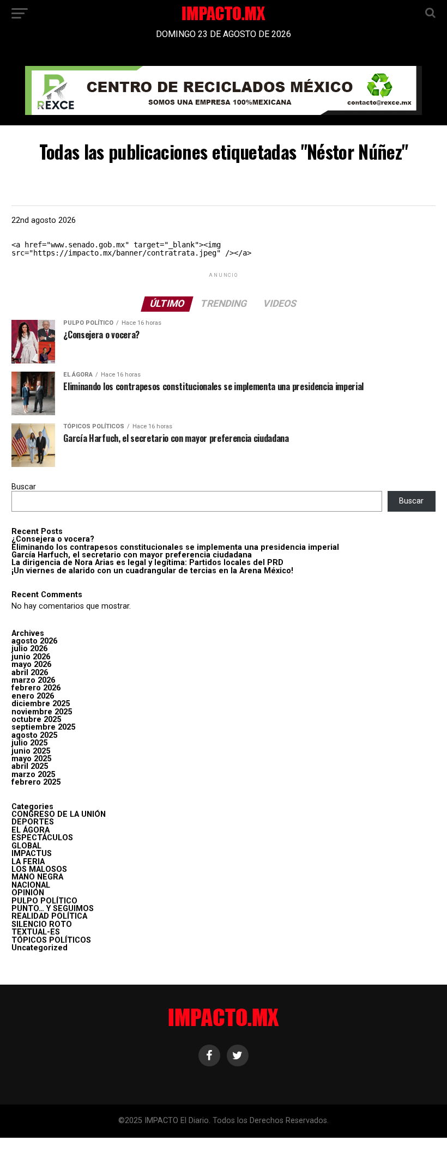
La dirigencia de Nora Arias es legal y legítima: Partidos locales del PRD (147, 562)
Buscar (23, 487)
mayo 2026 (31, 664)
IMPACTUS (31, 853)
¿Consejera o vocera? (52, 539)
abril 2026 (29, 672)
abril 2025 (29, 766)
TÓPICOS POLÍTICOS (51, 940)
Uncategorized (39, 947)
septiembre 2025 (43, 727)
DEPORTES (32, 822)
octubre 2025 (36, 719)
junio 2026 (30, 657)
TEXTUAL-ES (35, 932)
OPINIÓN (27, 892)
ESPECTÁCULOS (42, 837)
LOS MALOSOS (39, 869)
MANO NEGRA (37, 877)
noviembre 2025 (41, 712)
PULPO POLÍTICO (44, 901)
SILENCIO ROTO (41, 924)
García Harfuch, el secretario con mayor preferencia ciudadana (131, 555)
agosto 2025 (34, 735)
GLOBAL (26, 846)
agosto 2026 (34, 641)
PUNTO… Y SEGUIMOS (52, 908)
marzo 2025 (33, 774)
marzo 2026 (33, 680)
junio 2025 (30, 751)
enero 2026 (32, 696)
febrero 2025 (36, 782)
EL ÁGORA (30, 830)
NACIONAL (30, 885)
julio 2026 (29, 648)
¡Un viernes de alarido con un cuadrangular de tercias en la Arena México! (152, 570)
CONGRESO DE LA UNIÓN (58, 814)
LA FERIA (28, 861)
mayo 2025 (31, 758)
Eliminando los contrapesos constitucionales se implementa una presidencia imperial (175, 547)
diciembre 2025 (40, 703)
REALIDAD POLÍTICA (49, 916)
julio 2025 (29, 743)
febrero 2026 (36, 688)
